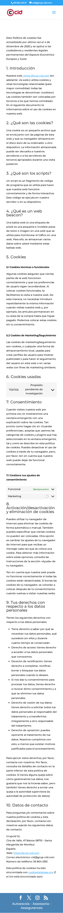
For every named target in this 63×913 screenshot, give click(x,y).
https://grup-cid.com (36, 75)
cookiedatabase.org (40, 872)
